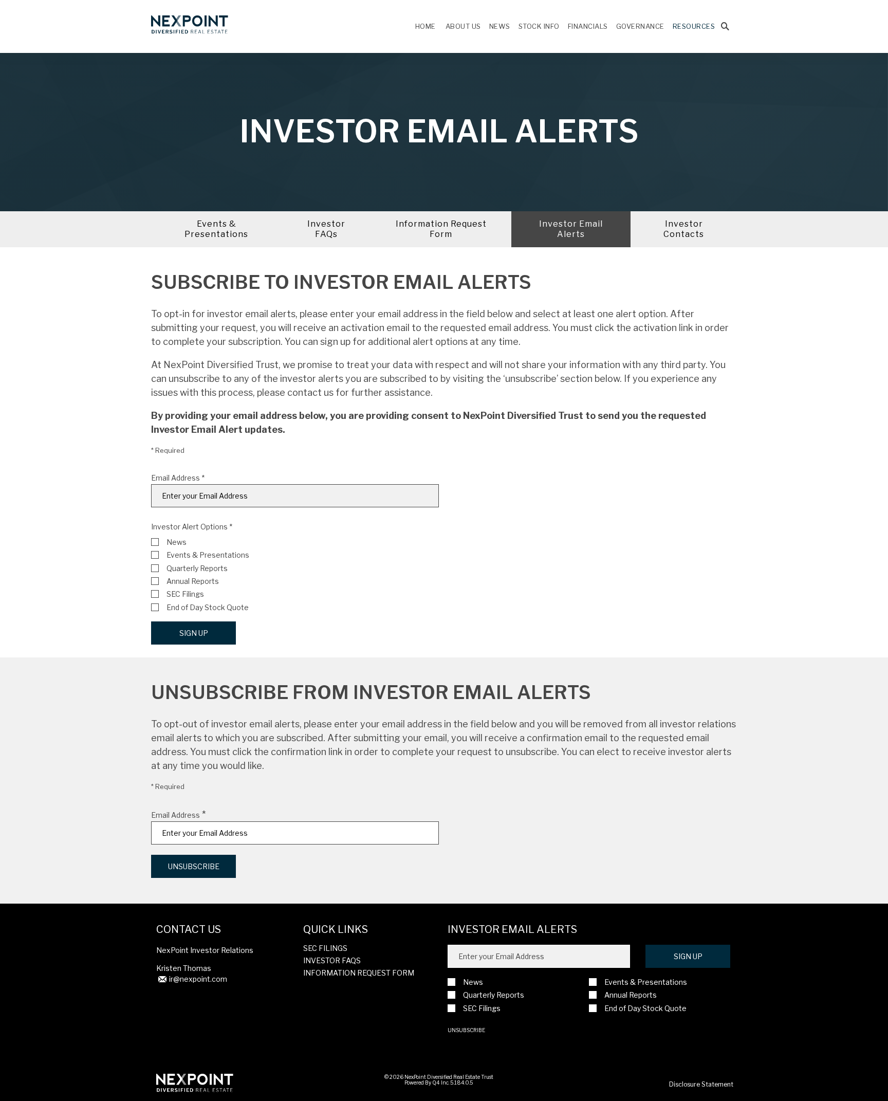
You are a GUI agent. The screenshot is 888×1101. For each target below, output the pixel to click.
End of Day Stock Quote (207, 607)
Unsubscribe (466, 1030)
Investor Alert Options (189, 526)
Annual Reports (192, 581)
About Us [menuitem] (463, 26)
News (176, 542)
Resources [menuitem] (694, 26)
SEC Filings (185, 594)
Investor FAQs (326, 229)
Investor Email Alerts (571, 229)
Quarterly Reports (197, 568)
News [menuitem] (499, 26)
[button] (725, 26)
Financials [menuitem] (588, 26)
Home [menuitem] (425, 26)
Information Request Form (441, 229)
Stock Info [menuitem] (539, 26)
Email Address (175, 478)
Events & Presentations (216, 229)
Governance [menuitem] (640, 26)
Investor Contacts (683, 229)
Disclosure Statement (701, 1084)
